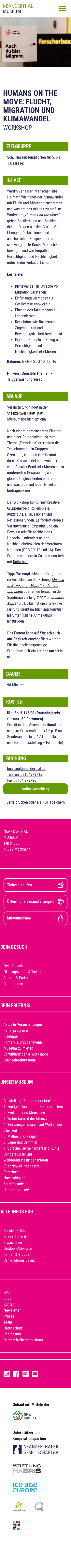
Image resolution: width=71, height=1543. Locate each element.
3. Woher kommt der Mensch (26, 1118)
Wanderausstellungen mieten (26, 1160)
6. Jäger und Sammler (20, 1142)
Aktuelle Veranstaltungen (23, 1024)
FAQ (7, 1292)
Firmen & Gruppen (17, 1254)
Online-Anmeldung (35, 789)
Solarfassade (14, 1184)
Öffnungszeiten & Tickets (23, 971)
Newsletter (12, 1310)
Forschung (12, 1172)
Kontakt (9, 1304)
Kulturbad (20, 561)
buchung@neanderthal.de (26, 768)
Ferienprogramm (16, 1030)
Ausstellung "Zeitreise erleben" (27, 1100)
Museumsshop (19, 918)
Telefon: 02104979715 (24, 774)
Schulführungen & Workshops (26, 1054)
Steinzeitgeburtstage (20, 1060)
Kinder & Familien (17, 1236)
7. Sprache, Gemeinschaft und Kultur (31, 1148)
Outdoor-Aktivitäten (19, 1248)
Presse (9, 1316)
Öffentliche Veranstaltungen (30, 901)
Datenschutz (13, 1328)
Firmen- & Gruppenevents (23, 1042)
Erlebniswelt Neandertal (22, 1166)
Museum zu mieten (18, 1048)
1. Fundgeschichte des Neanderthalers (33, 1106)
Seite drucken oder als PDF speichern (36, 802)
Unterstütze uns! (16, 1189)
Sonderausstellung (18, 1154)
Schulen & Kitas (15, 1230)
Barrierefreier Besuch (20, 1260)
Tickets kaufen (19, 884)
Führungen (12, 1036)
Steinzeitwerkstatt (21, 413)
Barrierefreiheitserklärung (23, 1340)
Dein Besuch (13, 965)
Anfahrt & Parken (17, 977)
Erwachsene (13, 1242)
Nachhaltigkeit (14, 1178)
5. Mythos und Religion (21, 1136)
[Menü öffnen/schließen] (63, 8)
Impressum (12, 1334)
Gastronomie (13, 983)
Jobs (7, 1298)
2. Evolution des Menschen (24, 1112)
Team (8, 1322)
